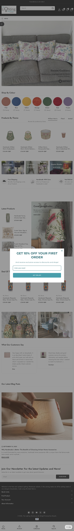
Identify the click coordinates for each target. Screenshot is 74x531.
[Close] (62, 251)
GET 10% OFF (37, 275)
